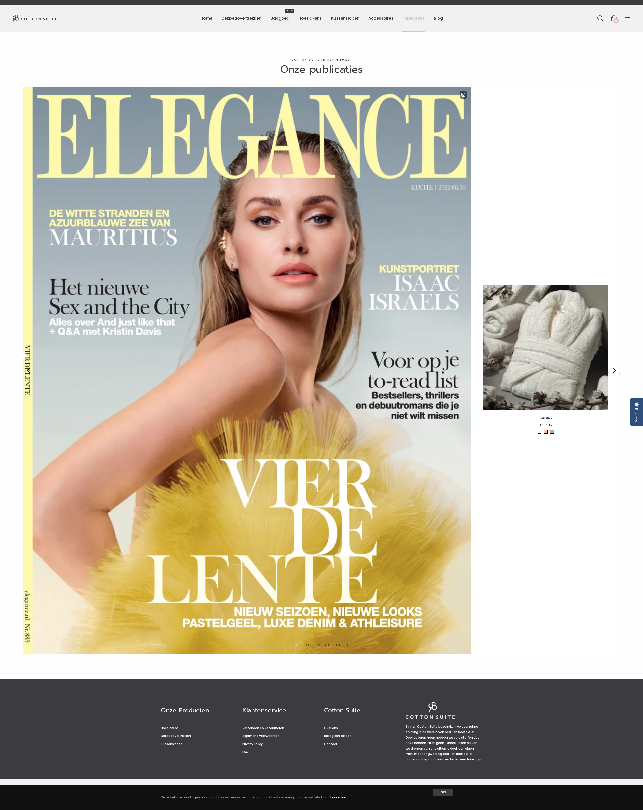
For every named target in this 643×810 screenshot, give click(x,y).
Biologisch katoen (338, 736)
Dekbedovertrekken (176, 736)
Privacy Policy (252, 744)
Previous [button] (29, 371)
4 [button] (313, 645)
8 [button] (335, 645)
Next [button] (614, 371)
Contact (330, 744)
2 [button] (302, 645)
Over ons (331, 728)
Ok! (443, 792)
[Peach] (546, 432)
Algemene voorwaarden (261, 736)
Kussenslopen (172, 744)
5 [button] (318, 645)
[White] (539, 432)
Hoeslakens (170, 728)
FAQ (245, 752)
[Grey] (552, 432)
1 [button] (296, 645)
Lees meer (338, 797)
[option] (321, 370)
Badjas (546, 418)
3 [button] (307, 645)
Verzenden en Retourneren (263, 728)
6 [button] (324, 645)
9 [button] (340, 645)
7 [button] (329, 645)
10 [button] (346, 645)
